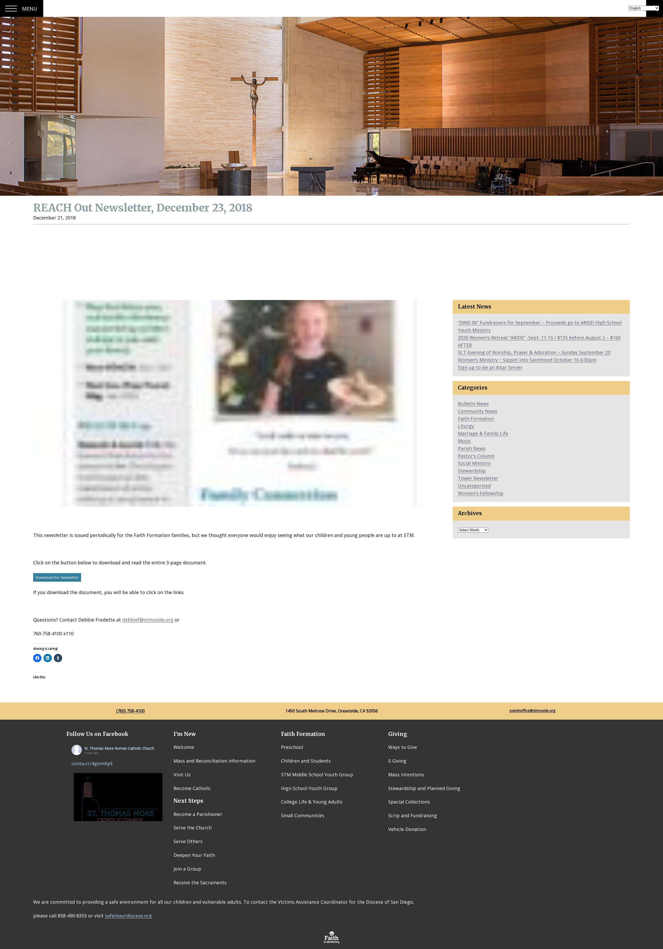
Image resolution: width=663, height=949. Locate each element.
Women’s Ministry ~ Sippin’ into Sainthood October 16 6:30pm (527, 360)
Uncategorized (474, 486)
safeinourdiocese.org (128, 915)
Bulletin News (473, 403)
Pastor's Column (476, 456)
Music (464, 441)
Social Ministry (474, 463)
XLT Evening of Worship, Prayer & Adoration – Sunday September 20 (534, 352)
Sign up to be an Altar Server (490, 367)
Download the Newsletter (57, 577)
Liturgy (466, 426)
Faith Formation (476, 418)
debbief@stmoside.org (147, 620)
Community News (477, 411)
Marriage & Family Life (483, 433)
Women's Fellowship (480, 493)
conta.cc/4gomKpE (92, 763)
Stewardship (472, 471)
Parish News (471, 448)
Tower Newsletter (478, 478)
